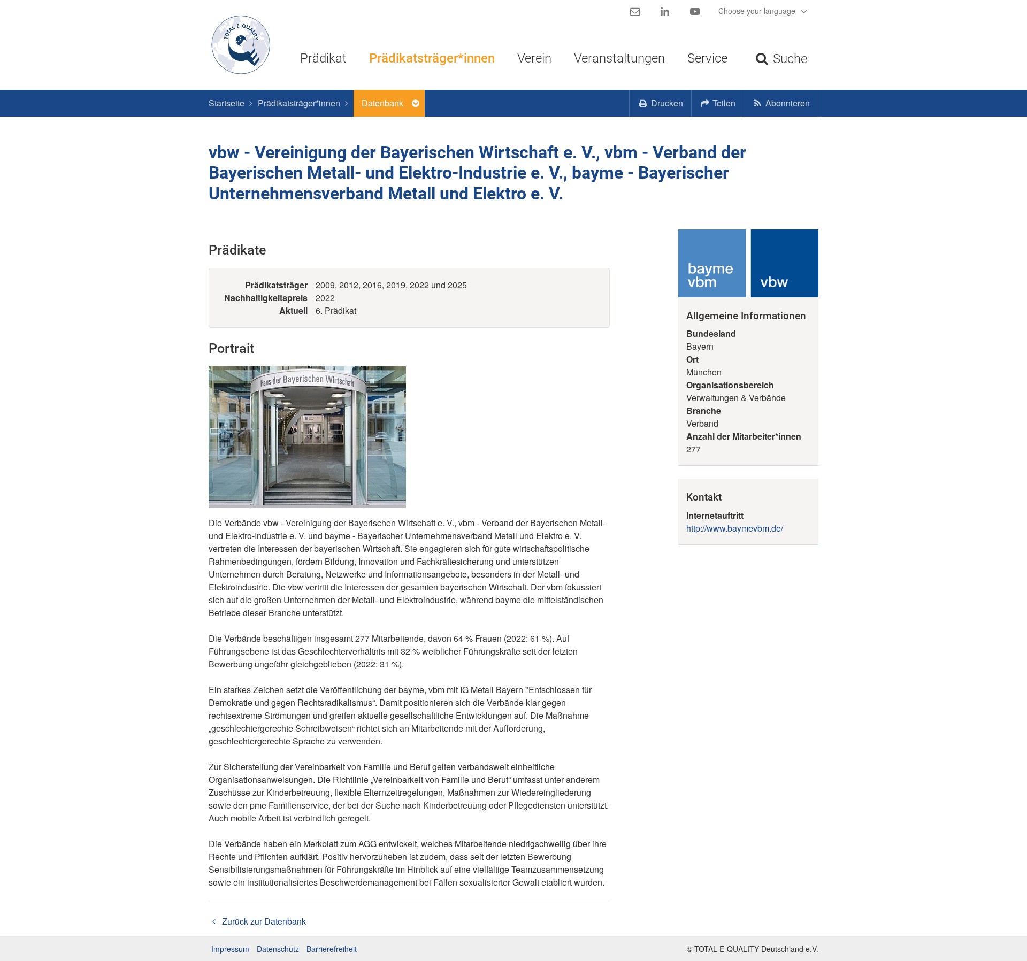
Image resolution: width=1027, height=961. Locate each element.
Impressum (230, 948)
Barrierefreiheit (331, 948)
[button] (718, 103)
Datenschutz (278, 948)
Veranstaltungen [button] (619, 58)
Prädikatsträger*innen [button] (432, 58)
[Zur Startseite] (237, 44)
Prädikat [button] (323, 58)
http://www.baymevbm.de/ (734, 528)
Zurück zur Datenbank (263, 921)
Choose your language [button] (758, 10)
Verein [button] (534, 58)
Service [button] (707, 58)
